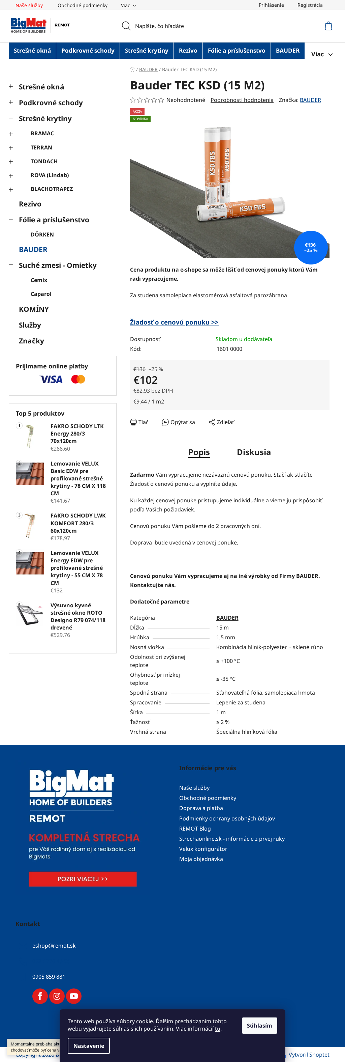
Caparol (41, 294)
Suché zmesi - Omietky (58, 265)
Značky (31, 340)
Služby (30, 325)
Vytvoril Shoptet (309, 1054)
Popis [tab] (199, 451)
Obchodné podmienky (82, 5)
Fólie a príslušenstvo (54, 219)
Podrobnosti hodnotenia (242, 100)
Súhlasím (259, 1025)
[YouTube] (74, 996)
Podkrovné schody (51, 102)
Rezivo (30, 203)
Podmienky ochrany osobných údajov (227, 818)
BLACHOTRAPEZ (52, 189)
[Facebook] (40, 996)
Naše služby (29, 5)
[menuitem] (32, 51)
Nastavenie (88, 1046)
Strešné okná (41, 86)
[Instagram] (57, 996)
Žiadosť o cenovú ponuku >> (174, 322)
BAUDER (33, 249)
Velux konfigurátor (203, 849)
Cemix (39, 280)
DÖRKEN (42, 234)
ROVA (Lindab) (50, 175)
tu (217, 1028)
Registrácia (310, 5)
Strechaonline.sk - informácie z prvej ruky (232, 838)
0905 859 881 (48, 976)
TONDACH (44, 161)
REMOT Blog (195, 828)
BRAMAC (42, 133)
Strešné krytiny (45, 118)
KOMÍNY (34, 309)
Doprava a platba (201, 808)
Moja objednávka (201, 859)
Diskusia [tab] (254, 451)
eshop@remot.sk (54, 945)
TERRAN (41, 147)
